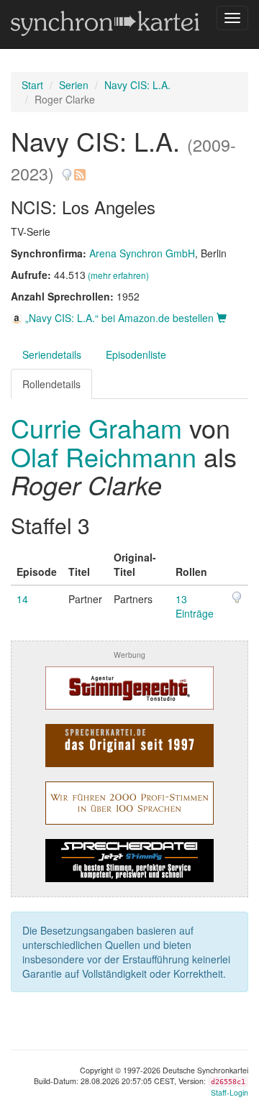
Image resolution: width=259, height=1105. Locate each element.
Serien (73, 85)
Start (32, 85)
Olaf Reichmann (103, 456)
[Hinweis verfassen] (67, 169)
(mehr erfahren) (118, 275)
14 (22, 599)
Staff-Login (229, 1092)
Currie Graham (100, 427)
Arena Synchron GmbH (142, 253)
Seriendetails (51, 354)
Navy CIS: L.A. (137, 85)
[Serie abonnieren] (79, 169)
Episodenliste (136, 354)
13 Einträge (195, 606)
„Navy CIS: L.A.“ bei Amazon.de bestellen (119, 318)
